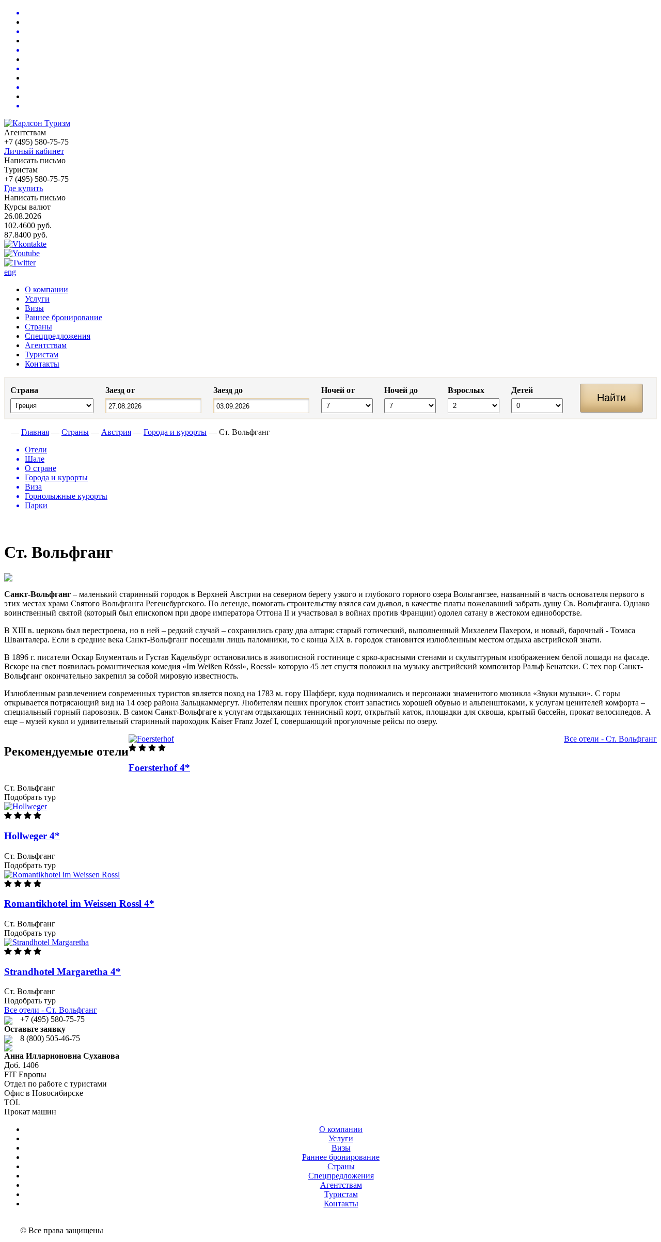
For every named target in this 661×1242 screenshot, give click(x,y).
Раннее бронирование (63, 317)
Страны (38, 326)
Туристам (41, 354)
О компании (46, 289)
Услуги (37, 298)
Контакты (42, 363)
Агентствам (46, 345)
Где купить (23, 188)
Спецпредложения (57, 336)
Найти (611, 397)
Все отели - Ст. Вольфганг (610, 738)
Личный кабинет (34, 151)
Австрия (116, 432)
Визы (34, 308)
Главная (35, 432)
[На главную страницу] (6, 432)
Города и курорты (175, 432)
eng (10, 272)
